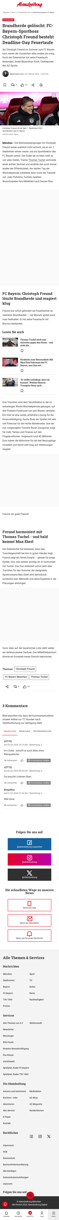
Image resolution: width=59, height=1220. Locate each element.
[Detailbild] (54, 95)
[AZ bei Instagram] (40, 1136)
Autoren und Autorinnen (14, 1091)
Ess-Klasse (8, 1055)
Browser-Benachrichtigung (16, 1048)
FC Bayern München (24, 12)
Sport (13, 12)
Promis (6, 1006)
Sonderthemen (36, 1110)
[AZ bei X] (49, 1136)
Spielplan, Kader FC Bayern (16, 1068)
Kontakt (7, 1123)
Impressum (8, 1145)
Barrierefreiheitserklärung (15, 1164)
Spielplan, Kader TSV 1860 (15, 1074)
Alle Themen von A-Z (13, 1023)
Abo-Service (9, 1110)
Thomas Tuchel (36, 160)
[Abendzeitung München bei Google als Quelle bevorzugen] (41, 85)
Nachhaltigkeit (36, 999)
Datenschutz (9, 1158)
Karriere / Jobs (10, 1097)
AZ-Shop (33, 1097)
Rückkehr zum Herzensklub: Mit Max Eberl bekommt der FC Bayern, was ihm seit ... (36, 362)
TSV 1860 (7, 999)
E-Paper (7, 1117)
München (7, 974)
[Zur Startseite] (29, 7)
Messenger (8, 1036)
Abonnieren (8, 1104)
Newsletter (8, 1029)
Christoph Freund (25, 669)
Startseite (6, 12)
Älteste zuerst (24, 731)
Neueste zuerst (10, 731)
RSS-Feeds (8, 1042)
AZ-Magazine (35, 1104)
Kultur (32, 987)
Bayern (6, 987)
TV (30, 980)
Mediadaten (35, 1091)
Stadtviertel (8, 980)
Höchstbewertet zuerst (42, 731)
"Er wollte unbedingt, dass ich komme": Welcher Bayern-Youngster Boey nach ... (35, 382)
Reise (32, 993)
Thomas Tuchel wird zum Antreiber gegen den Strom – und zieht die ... (36, 342)
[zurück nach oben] (30, 1195)
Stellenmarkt (35, 1023)
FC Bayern (8, 993)
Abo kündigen (9, 1171)
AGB (5, 1152)
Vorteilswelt (9, 1061)
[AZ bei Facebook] (31, 1136)
